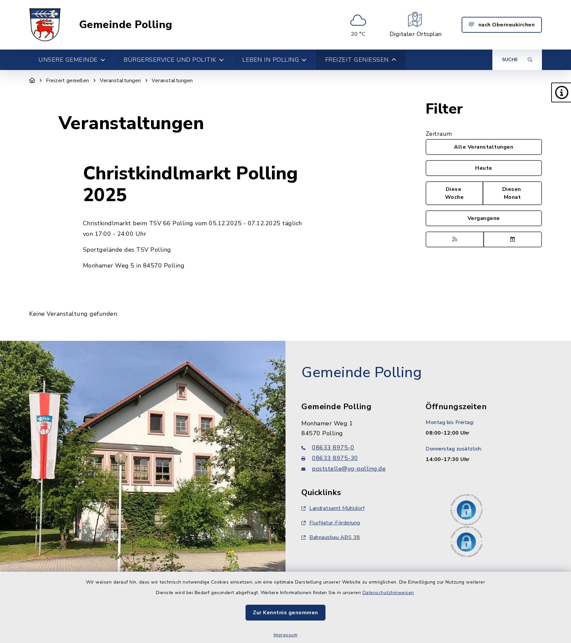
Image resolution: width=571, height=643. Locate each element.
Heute (483, 168)
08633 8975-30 (335, 458)
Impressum (286, 635)
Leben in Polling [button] (270, 60)
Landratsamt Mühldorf (336, 508)
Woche (454, 193)
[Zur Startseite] (32, 81)
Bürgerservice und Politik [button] (170, 60)
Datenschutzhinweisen (388, 592)
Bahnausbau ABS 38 (334, 537)
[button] (561, 92)
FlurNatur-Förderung (334, 522)
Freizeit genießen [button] (357, 60)
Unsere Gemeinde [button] (68, 60)
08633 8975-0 (333, 447)
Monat (512, 193)
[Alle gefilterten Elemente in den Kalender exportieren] (512, 239)
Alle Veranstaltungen (483, 147)
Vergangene (484, 218)
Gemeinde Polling (125, 24)
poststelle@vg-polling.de (349, 469)
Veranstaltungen (120, 80)
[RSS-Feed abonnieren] (455, 239)
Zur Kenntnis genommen (285, 612)
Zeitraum (439, 134)
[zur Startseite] (45, 24)
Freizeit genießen (67, 80)
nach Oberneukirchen (506, 24)
